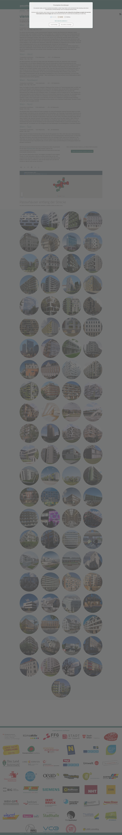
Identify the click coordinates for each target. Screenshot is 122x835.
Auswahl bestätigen (54, 24)
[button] (61, 20)
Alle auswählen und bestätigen (66, 24)
